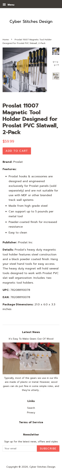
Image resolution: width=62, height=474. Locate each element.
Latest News (31, 332)
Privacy (31, 412)
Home (6, 39)
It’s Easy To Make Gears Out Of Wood (31, 339)
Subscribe (48, 449)
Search (31, 408)
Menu (10, 5)
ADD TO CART (17, 151)
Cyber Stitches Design (42, 467)
